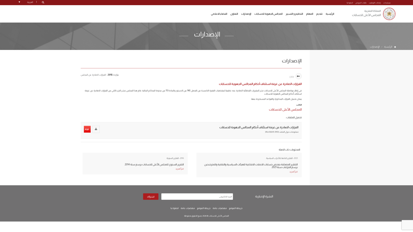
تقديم (319, 13)
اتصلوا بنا (350, 3)
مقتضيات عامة (220, 208)
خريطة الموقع (235, 208)
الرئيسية (330, 13)
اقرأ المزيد (180, 169)
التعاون (234, 13)
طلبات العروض (361, 3)
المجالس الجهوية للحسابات (268, 13)
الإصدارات (246, 13)
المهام (309, 13)
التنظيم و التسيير (294, 13)
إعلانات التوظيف (375, 3)
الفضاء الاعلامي (219, 13)
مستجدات (386, 3)
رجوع (292, 76)
